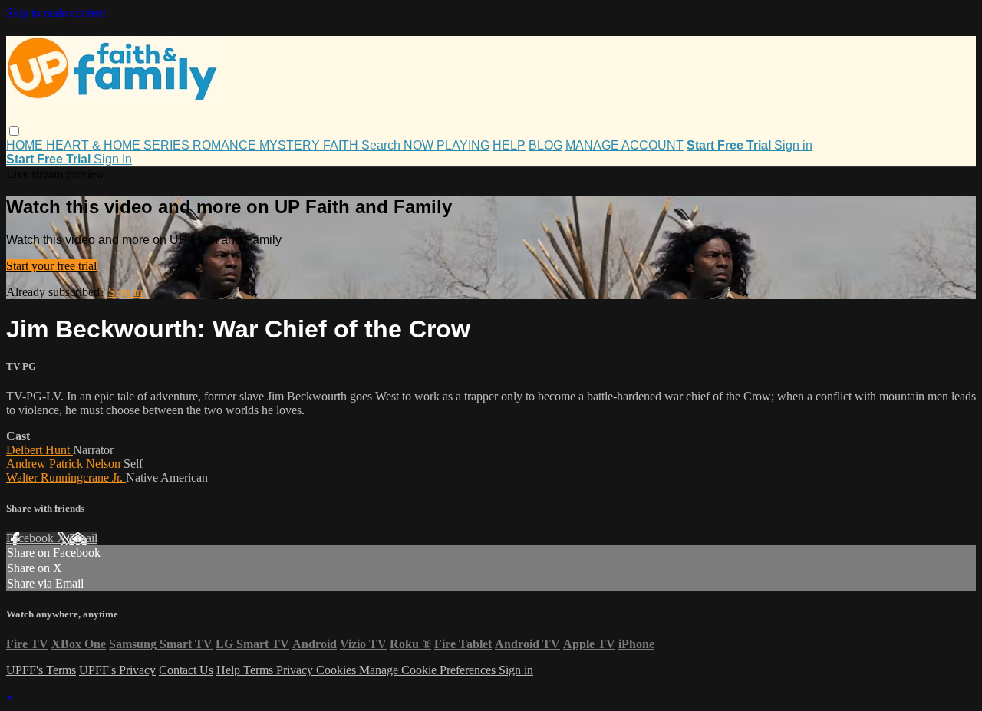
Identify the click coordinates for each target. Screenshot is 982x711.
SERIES (168, 145)
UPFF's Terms (41, 669)
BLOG (545, 145)
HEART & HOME (94, 145)
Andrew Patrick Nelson (65, 463)
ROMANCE (226, 145)
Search (382, 145)
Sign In (113, 159)
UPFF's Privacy (117, 669)
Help (229, 669)
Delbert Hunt (39, 449)
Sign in (793, 145)
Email (83, 538)
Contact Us (186, 669)
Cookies (337, 669)
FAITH (342, 145)
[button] (14, 131)
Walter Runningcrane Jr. (66, 477)
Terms (259, 669)
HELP (509, 145)
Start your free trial (51, 265)
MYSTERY (291, 145)
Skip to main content (56, 12)
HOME (26, 145)
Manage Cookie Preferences (429, 669)
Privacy (296, 669)
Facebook (31, 538)
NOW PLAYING (446, 145)
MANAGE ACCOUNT (624, 145)
